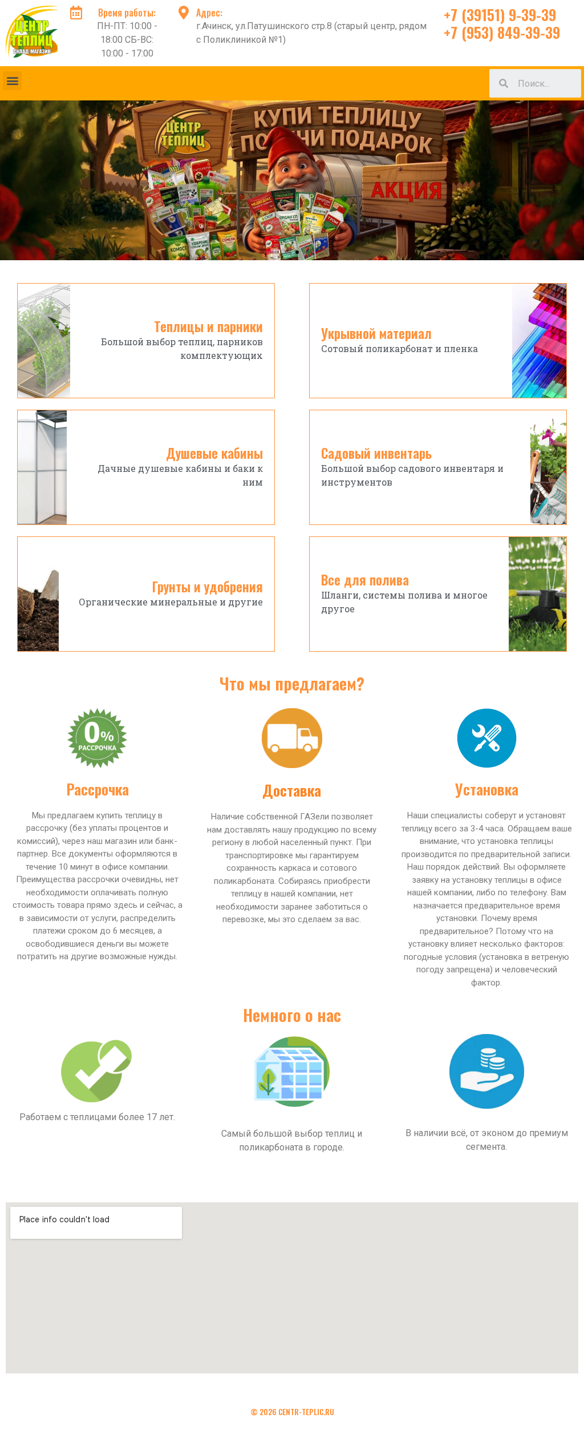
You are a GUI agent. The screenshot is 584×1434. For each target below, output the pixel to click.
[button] (12, 80)
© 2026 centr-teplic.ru (292, 1411)
